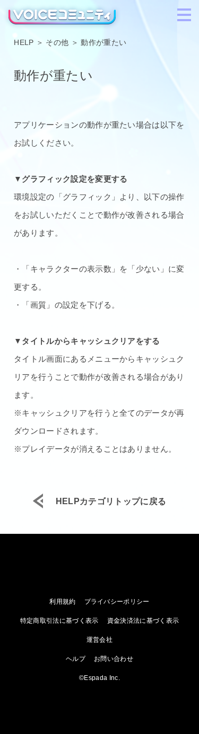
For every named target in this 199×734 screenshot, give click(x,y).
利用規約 (62, 601)
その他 (57, 42)
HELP (23, 42)
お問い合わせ (113, 659)
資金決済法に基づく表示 (143, 620)
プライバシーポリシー (117, 601)
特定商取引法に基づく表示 (59, 620)
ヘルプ (75, 659)
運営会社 (99, 640)
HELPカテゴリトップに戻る (111, 501)
